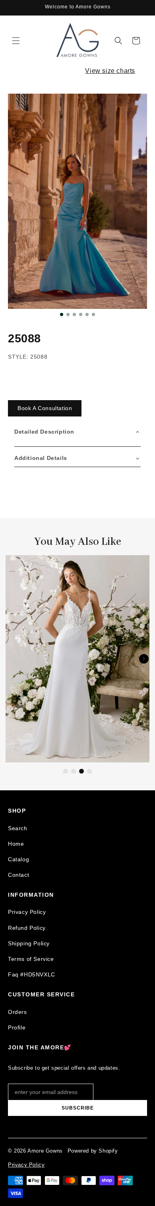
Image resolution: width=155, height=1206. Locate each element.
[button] (16, 40)
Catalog (18, 859)
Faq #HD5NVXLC (31, 974)
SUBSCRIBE (78, 1108)
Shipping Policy (29, 943)
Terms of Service (31, 959)
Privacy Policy (27, 912)
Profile (16, 1027)
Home (16, 844)
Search (17, 828)
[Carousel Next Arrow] (144, 659)
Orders (17, 1012)
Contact (18, 875)
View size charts (110, 70)
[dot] (61, 314)
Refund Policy (27, 928)
